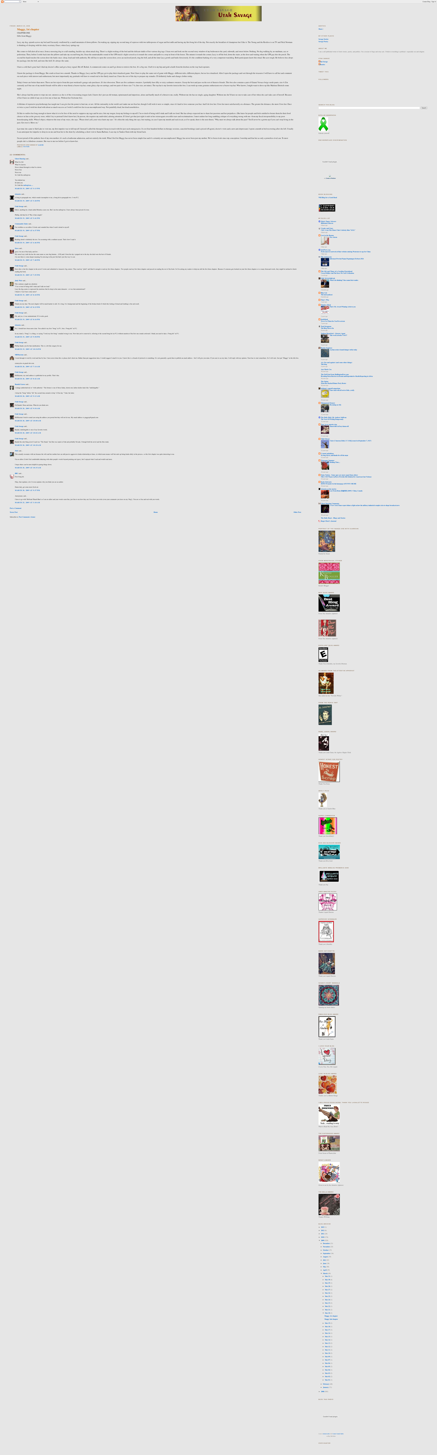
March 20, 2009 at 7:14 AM (27, 366)
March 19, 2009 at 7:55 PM (27, 275)
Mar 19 (327, 1323)
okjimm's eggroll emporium (330, 388)
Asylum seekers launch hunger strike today (343, 350)
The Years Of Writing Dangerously (332, 419)
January (326, 1387)
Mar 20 (327, 1313)
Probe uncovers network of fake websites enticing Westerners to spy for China (346, 252)
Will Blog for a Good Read (328, 197)
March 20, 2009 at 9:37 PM (27, 490)
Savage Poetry (323, 41)
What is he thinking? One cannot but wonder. (344, 280)
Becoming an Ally (335, 405)
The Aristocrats (326, 257)
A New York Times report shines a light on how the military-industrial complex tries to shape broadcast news (365, 505)
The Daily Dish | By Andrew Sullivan (333, 417)
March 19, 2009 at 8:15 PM (27, 307)
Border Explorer (326, 348)
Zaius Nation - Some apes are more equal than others (339, 475)
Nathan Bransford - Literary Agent (333, 333)
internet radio (326, 1434)
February (326, 1384)
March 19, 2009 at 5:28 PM (27, 201)
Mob (16, 451)
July (324, 1260)
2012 (323, 1230)
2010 (323, 1237)
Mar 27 (327, 1289)
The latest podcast (326, 295)
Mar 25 (327, 1296)
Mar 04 (327, 1370)
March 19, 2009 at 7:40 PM (27, 260)
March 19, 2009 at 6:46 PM (27, 242)
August (325, 1256)
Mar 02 (327, 1376)
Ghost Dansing (20, 158)
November (326, 1246)
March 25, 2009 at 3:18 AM (27, 502)
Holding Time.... (335, 462)
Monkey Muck (326, 305)
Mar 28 (327, 1286)
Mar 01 (327, 1380)
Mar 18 (327, 1326)
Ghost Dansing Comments (330, 503)
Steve (17, 248)
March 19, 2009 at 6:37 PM (27, 230)
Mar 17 (327, 1330)
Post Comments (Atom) (27, 517)
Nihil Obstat (325, 439)
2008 (323, 1391)
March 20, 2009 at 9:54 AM (27, 408)
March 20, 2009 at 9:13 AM (27, 396)
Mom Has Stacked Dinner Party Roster (333, 383)
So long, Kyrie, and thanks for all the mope (334, 455)
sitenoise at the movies (328, 489)
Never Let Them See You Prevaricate (333, 321)
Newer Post (14, 512)
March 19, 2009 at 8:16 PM (27, 319)
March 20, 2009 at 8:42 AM (27, 378)
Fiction (26, 146)
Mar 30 (327, 1279)
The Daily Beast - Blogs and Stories (333, 518)
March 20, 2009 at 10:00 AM (28, 420)
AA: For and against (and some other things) (336, 362)
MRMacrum (19, 354)
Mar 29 (327, 1283)
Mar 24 (327, 1299)
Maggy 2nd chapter (331, 1319)
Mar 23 (327, 1303)
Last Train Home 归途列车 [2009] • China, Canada (346, 491)
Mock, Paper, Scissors (328, 221)
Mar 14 (327, 1340)
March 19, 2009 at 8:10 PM (27, 295)
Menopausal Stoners (328, 403)
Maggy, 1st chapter (28, 29)
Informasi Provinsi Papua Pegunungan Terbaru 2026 (347, 259)
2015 (323, 1227)
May (324, 1266)
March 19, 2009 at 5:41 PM (27, 218)
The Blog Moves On (327, 328)
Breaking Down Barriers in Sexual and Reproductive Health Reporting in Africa (347, 376)
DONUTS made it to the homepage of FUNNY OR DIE (338, 484)
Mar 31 (327, 1276)
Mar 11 (327, 1350)
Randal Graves (20, 384)
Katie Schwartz (326, 482)
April (325, 1270)
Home (156, 512)
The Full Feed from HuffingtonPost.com (335, 374)
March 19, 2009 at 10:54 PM (28, 349)
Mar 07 (327, 1360)
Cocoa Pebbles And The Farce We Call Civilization (337, 273)
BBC (16, 473)
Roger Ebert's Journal (328, 521)
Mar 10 (327, 1353)
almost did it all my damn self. (339, 426)
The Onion (324, 381)
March (325, 1273)
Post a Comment (15, 508)
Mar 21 (327, 1309)
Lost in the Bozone (327, 235)
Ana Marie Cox (326, 369)
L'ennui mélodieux (327, 453)
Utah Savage (218, 10)
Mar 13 (327, 1343)
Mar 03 (327, 1373)
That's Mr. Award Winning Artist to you (343, 307)
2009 (323, 1240)
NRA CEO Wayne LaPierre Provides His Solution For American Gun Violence (346, 477)
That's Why (325, 300)
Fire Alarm (333, 237)
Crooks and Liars (327, 228)
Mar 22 (327, 1306)
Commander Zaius (21, 224)
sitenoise (18, 194)
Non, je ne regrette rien (329, 424)
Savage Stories (323, 39)
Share (321, 29)
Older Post (297, 512)
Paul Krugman (326, 326)
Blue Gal (324, 293)
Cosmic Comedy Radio (338, 1434)
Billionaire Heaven (327, 223)
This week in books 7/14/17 (338, 335)
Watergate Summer (327, 460)
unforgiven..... (28, 185)
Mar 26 (327, 1293)
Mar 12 (327, 1346)
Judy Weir (18, 280)
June (325, 1263)
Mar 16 (327, 1333)
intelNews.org (325, 250)
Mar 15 (327, 1336)
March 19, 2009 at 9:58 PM (27, 337)
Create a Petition (331, 178)
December (326, 1243)
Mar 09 (327, 1356)
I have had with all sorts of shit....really (342, 390)
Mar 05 (327, 1366)
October (326, 1250)
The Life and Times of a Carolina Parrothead (336, 271)
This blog (324, 364)
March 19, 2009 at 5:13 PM (27, 188)
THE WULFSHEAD (328, 278)
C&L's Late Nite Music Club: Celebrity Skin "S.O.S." (338, 230)
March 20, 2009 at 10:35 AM (28, 467)
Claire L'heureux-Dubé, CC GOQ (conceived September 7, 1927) (350, 441)
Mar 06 (327, 1363)
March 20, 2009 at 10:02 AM (28, 433)
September (327, 1253)
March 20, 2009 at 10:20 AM (28, 445)
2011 (323, 1233)
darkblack (324, 319)
